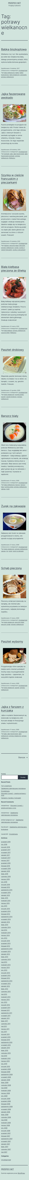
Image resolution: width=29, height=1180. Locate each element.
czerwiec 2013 (6, 959)
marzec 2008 (5, 1125)
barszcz (17, 485)
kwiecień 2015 (5, 900)
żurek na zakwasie (18, 551)
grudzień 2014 (6, 911)
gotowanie (23, 75)
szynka (16, 248)
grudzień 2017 (5, 850)
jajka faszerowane (19, 154)
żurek (8, 489)
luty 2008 (4, 1128)
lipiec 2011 (4, 1021)
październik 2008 (7, 1106)
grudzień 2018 (5, 842)
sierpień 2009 (5, 1080)
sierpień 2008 (5, 1112)
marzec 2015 (5, 903)
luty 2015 (4, 906)
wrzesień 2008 (6, 1109)
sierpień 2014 (5, 922)
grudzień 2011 (5, 1007)
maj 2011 (4, 1026)
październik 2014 (6, 916)
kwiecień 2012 (5, 997)
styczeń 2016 (5, 884)
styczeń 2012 (5, 1005)
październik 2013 (6, 949)
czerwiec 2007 (6, 1149)
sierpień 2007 (5, 1144)
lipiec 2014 (4, 925)
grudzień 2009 (6, 1069)
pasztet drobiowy (11, 397)
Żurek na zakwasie (13, 506)
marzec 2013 (5, 967)
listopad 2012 (5, 978)
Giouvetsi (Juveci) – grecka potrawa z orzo (13, 794)
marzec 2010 (5, 1061)
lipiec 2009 (4, 1082)
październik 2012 (6, 981)
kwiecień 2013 (5, 965)
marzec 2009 (5, 1093)
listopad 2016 (5, 866)
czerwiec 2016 (6, 876)
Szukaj (3, 774)
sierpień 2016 (5, 871)
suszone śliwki (5, 332)
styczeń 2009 (5, 1098)
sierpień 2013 (5, 954)
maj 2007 (4, 1152)
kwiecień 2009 (6, 1090)
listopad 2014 (5, 914)
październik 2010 (6, 1042)
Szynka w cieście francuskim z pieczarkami (12, 178)
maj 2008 (4, 1120)
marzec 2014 (5, 935)
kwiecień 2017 (5, 858)
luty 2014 (4, 938)
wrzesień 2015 (6, 892)
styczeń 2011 (5, 1034)
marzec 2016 (5, 879)
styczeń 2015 (5, 909)
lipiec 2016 (4, 874)
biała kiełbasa (8, 330)
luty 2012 (4, 1002)
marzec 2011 (5, 1029)
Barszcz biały (9, 416)
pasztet (3, 397)
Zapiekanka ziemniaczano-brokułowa (13, 788)
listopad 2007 (5, 1136)
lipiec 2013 (4, 957)
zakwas (3, 489)
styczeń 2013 (5, 973)
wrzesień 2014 (6, 919)
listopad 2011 (5, 1010)
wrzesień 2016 (6, 868)
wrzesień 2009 (6, 1077)
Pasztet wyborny (12, 641)
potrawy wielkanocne (7, 77)
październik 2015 (6, 890)
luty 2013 (4, 970)
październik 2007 (6, 1139)
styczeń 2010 (5, 1066)
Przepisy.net (14, 3)
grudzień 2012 (5, 975)
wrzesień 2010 (6, 1045)
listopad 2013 (5, 946)
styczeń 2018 (5, 847)
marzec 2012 (5, 999)
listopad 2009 (5, 1072)
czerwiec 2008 (6, 1117)
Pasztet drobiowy (12, 349)
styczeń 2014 (5, 941)
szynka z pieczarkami (19, 250)
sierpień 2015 (5, 895)
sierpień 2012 (5, 986)
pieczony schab (5, 624)
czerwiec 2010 (6, 1053)
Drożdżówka (5, 791)
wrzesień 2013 (6, 951)
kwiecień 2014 (6, 933)
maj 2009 (4, 1088)
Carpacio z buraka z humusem (11, 798)
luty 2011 (4, 1032)
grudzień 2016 (5, 863)
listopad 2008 (5, 1104)
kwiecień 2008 (6, 1123)
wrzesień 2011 (5, 1015)
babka (17, 72)
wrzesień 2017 (6, 852)
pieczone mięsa (14, 245)
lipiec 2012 (4, 989)
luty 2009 (4, 1096)
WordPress (21, 1173)
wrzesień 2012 (6, 983)
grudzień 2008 (6, 1101)
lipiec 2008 (4, 1114)
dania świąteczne (14, 75)
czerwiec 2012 (6, 991)
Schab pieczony (11, 568)
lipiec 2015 (4, 898)
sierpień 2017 (5, 855)
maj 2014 (4, 930)
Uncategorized (23, 70)
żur (7, 551)
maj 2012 (4, 994)
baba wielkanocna (9, 72)
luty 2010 (4, 1064)
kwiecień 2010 (5, 1058)
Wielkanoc (12, 158)
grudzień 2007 (6, 1133)
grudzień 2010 (5, 1037)
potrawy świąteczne (15, 736)
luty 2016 (4, 882)
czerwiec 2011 (5, 1024)
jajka (11, 154)
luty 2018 (4, 844)
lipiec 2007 (4, 1147)
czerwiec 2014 (6, 927)
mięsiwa (6, 245)
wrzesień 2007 (6, 1141)
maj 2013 (4, 962)
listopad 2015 (5, 887)
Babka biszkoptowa (14, 49)
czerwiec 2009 (6, 1085)
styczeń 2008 (5, 1130)
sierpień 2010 (5, 1048)
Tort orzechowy (6, 786)
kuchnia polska (19, 394)
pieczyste (22, 245)
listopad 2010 (5, 1040)
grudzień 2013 (5, 943)
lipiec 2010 (4, 1050)
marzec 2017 (5, 860)
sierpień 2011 (5, 1018)
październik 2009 (7, 1074)
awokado (6, 154)
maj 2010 (4, 1056)
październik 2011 (6, 1013)
